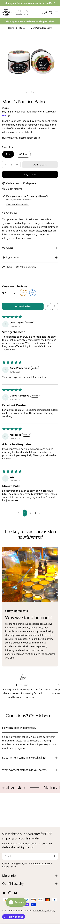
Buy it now (30, 174)
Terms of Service (42, 863)
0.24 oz (23, 154)
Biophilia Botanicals (21, 910)
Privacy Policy (9, 866)
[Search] (41, 12)
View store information (17, 204)
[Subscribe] (54, 856)
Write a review (23, 306)
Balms (22, 27)
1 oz (8, 154)
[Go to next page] (40, 513)
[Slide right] (34, 91)
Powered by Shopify (44, 910)
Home (11, 27)
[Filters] (48, 306)
